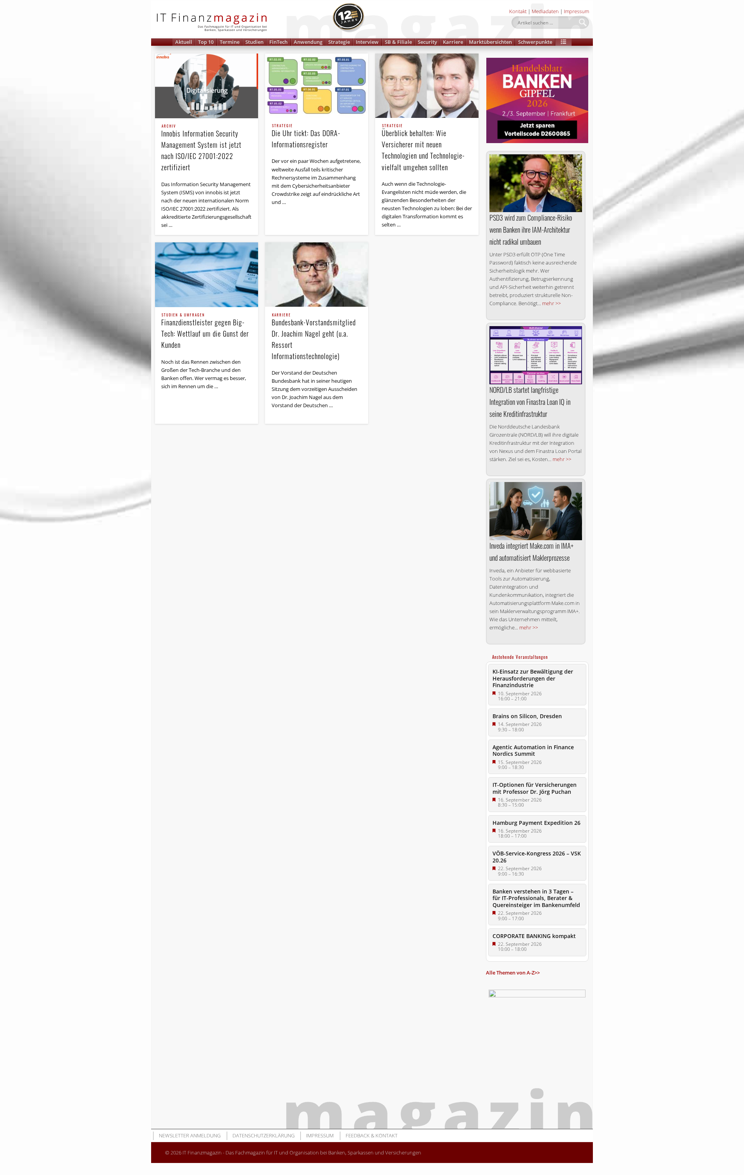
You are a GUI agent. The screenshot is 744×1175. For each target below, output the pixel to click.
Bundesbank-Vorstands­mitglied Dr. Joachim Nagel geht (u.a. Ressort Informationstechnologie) (314, 337)
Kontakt (518, 11)
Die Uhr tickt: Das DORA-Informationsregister (306, 136)
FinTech (278, 41)
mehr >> (551, 303)
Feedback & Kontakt (372, 1135)
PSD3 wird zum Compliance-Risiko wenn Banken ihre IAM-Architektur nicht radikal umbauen (530, 230)
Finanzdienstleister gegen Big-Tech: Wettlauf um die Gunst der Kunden (205, 331)
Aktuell (183, 41)
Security (427, 41)
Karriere (453, 41)
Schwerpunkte (535, 41)
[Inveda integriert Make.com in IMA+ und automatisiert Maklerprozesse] (535, 511)
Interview (367, 41)
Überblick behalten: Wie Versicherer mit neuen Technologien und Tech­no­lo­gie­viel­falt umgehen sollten (423, 148)
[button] (563, 42)
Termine (229, 41)
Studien (254, 41)
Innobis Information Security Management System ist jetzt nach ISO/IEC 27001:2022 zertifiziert (201, 148)
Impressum (576, 11)
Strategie (339, 41)
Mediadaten (545, 11)
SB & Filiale (398, 41)
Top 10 (206, 41)
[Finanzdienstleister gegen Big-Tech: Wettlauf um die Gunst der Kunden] (206, 274)
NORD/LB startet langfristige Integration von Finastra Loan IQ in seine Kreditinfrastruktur (529, 402)
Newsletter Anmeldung (189, 1135)
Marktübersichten (490, 41)
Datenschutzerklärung (263, 1135)
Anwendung (308, 41)
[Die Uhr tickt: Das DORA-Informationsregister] (316, 86)
